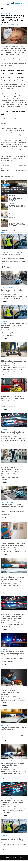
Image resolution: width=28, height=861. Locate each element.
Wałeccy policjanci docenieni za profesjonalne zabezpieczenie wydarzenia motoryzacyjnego (12, 579)
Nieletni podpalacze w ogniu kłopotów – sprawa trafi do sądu (12, 397)
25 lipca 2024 (12, 217)
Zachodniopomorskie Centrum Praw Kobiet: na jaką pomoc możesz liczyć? (6, 169)
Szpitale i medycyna (5, 13)
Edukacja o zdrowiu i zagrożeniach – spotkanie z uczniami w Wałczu (14, 544)
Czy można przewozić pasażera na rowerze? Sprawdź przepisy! (13, 291)
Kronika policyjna (4, 250)
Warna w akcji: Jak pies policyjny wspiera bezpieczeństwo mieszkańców (12, 765)
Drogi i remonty (6, 185)
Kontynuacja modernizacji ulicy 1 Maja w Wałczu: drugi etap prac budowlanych (17, 198)
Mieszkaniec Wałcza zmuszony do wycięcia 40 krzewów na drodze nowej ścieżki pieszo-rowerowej (17, 207)
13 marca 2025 (13, 200)
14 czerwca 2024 (13, 225)
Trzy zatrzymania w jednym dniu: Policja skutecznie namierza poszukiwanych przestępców (12, 616)
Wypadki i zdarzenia (5, 725)
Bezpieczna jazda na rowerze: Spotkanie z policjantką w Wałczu (12, 506)
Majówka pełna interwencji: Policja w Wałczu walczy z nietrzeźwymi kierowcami (13, 253)
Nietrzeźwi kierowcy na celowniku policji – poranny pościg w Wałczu (13, 653)
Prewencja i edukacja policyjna (7, 287)
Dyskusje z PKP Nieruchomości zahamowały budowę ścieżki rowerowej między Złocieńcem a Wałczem (17, 224)
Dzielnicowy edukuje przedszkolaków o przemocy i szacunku (11, 692)
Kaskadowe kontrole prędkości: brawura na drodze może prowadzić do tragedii (13, 802)
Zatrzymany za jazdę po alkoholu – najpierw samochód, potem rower (13, 433)
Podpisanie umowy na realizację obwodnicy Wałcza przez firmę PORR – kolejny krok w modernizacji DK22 (17, 215)
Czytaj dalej (4, 301)
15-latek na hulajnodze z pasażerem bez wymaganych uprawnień (13, 362)
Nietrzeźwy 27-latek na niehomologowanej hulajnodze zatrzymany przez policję (11, 469)
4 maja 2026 (4, 255)
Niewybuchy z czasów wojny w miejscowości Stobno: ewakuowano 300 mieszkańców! (21, 169)
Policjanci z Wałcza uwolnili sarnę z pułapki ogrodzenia (13, 729)
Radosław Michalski (16, 24)
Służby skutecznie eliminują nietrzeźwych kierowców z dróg (12, 839)
